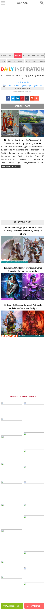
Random (11, 61)
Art (33, 55)
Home (3, 55)
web (22, 3)
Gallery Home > (34, 605)
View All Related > (12, 605)
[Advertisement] (22, 29)
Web (28, 61)
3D (38, 55)
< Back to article (22, 82)
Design (26, 55)
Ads (34, 61)
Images (18, 55)
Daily (10, 55)
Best (3, 61)
